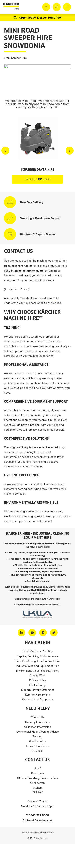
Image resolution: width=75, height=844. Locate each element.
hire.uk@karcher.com (39, 820)
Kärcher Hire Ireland (37, 694)
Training (37, 736)
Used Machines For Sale (37, 651)
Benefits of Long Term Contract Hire (37, 661)
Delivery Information (37, 722)
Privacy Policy (37, 680)
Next (70, 151)
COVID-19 (37, 750)
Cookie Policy (37, 685)
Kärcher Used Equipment (37, 699)
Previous (5, 151)
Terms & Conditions (38, 746)
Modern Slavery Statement (37, 689)
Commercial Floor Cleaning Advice (37, 731)
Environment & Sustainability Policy (37, 670)
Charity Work (37, 675)
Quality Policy (37, 741)
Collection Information (37, 726)
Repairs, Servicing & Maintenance (37, 656)
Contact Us (37, 717)
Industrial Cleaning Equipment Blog (37, 665)
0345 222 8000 (38, 590)
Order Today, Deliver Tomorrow (40, 17)
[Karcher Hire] (11, 7)
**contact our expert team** (37, 298)
